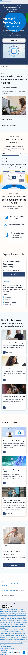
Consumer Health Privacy (6, 650)
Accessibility (19, 643)
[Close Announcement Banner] (25, 6)
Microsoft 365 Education (21, 622)
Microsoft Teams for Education (7, 622)
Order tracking (20, 617)
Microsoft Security (10, 630)
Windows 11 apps (4, 615)
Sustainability (3, 645)
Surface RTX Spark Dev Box (7, 611)
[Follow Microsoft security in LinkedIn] (3, 606)
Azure (23, 633)
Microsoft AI (3, 630)
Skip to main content (5, 1)
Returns (14, 617)
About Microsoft (4, 641)
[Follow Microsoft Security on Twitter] (7, 606)
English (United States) (5, 646)
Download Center (21, 615)
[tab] (10, 154)
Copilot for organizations (20, 611)
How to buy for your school (7, 624)
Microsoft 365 (3, 631)
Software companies (11, 639)
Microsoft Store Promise (17, 618)
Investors (2, 643)
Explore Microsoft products (19, 613)
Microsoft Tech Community (16, 637)
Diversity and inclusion (10, 643)
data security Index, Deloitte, (8, 590)
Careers (26, 639)
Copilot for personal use (6, 613)
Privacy (2, 652)
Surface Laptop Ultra (19, 609)
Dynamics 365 (19, 630)
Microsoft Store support (6, 617)
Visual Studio (20, 639)
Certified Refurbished (5, 618)
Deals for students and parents (14, 626)
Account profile (12, 615)
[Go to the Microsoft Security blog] (11, 606)
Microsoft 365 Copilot (8, 633)
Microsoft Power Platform (13, 631)
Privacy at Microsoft (21, 641)
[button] (14, 51)
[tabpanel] (14, 174)
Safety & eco (3, 654)
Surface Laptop (10, 609)
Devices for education (22, 620)
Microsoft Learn (14, 635)
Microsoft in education (10, 620)
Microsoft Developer (5, 635)
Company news (12, 641)
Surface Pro (3, 609)
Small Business (18, 633)
